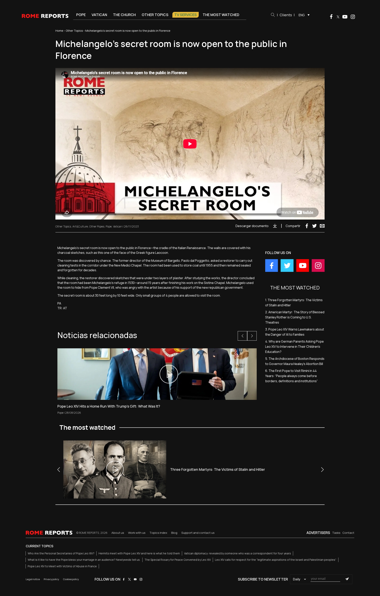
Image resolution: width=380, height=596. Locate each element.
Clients (286, 14)
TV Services (185, 14)
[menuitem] (303, 15)
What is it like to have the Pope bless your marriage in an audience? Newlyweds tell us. (84, 560)
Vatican (99, 14)
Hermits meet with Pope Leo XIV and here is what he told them (139, 553)
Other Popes (96, 226)
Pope (81, 14)
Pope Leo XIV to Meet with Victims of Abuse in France (62, 566)
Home (59, 30)
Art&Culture (80, 226)
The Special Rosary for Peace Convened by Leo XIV (177, 560)
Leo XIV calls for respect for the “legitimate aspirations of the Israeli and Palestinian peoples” (275, 560)
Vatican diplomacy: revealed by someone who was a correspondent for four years (237, 553)
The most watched (221, 14)
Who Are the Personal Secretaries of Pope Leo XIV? (61, 553)
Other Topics (155, 14)
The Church (124, 14)
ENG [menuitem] (302, 15)
